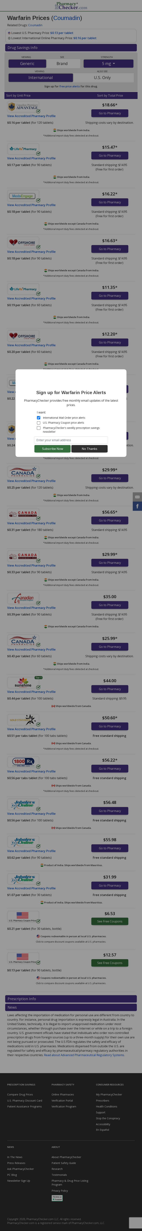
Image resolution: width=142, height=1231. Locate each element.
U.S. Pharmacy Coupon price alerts (63, 422)
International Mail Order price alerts (64, 417)
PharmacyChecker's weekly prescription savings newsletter (71, 429)
